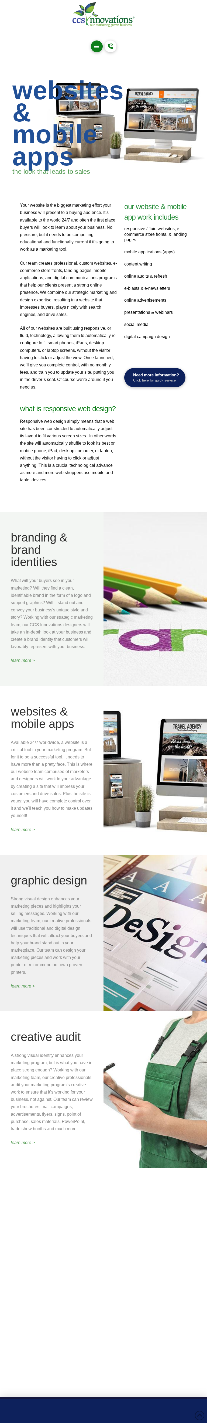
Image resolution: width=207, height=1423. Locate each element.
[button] (97, 46)
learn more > (23, 660)
